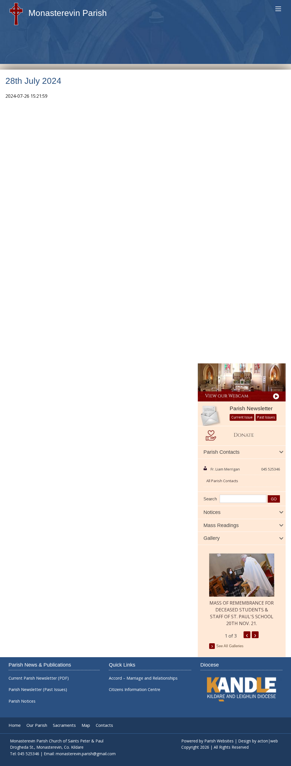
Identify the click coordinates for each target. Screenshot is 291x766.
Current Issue (242, 417)
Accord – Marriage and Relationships (143, 678)
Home (15, 725)
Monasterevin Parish (66, 13)
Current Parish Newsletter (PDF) (39, 678)
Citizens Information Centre (134, 690)
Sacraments (64, 725)
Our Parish (36, 725)
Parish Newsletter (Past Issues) (38, 690)
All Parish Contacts (222, 480)
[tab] (241, 452)
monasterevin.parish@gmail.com (86, 753)
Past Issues (266, 417)
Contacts (104, 725)
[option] (241, 590)
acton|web (267, 741)
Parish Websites (219, 741)
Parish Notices (22, 701)
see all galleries (230, 646)
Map (86, 725)
